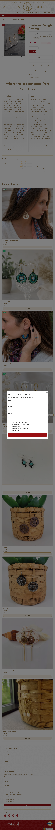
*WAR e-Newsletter (15, 426)
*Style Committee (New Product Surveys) (21, 424)
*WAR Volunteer (15, 430)
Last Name (11, 413)
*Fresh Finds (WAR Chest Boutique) (19, 422)
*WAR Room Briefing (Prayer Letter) (19, 428)
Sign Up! (27, 435)
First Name (11, 406)
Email (9, 400)
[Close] (47, 392)
